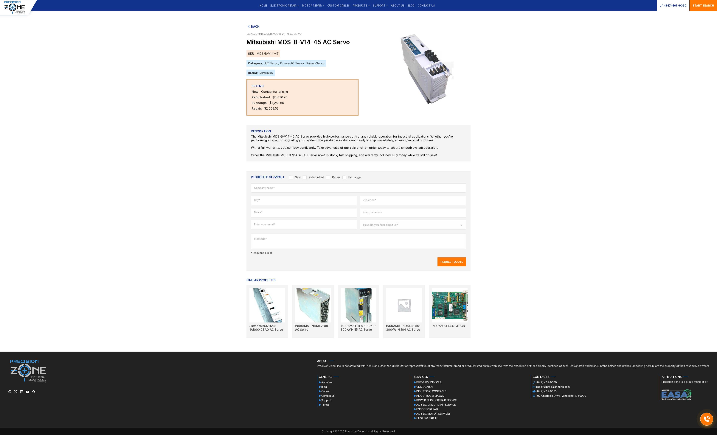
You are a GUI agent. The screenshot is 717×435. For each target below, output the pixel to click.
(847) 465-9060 (675, 5)
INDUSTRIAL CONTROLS (431, 391)
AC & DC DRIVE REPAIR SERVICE (436, 404)
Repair (336, 177)
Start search (703, 5)
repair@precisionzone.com (553, 386)
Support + (380, 5)
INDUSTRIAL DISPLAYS (430, 395)
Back (255, 26)
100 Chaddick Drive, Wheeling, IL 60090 (561, 395)
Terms (325, 404)
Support (326, 400)
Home (263, 5)
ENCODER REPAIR (427, 409)
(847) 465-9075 (546, 391)
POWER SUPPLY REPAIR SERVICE (436, 400)
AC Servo (271, 63)
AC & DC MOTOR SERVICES (433, 413)
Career (325, 391)
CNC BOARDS (424, 386)
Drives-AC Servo (292, 63)
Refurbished (316, 177)
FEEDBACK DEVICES (428, 382)
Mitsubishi (266, 73)
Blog (411, 5)
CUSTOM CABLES (338, 5)
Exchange (354, 177)
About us (397, 5)
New (298, 177)
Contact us (426, 5)
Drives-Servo (315, 63)
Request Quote (451, 261)
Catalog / (252, 33)
